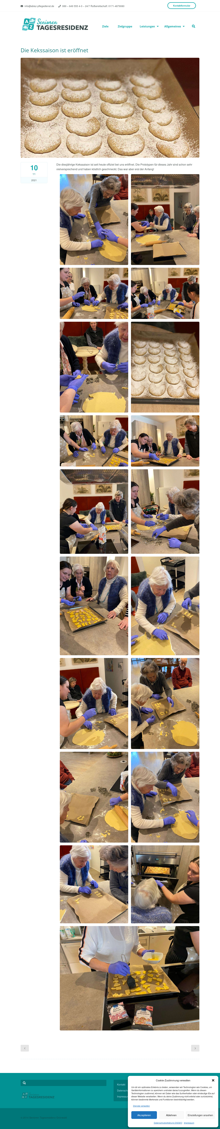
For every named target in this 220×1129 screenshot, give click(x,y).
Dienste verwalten (141, 1105)
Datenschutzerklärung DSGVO (168, 1122)
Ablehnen (171, 1115)
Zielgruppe (125, 26)
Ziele (105, 26)
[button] (213, 1080)
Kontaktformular (181, 5)
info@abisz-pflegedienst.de (39, 6)
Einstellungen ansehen (200, 1115)
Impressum (189, 1122)
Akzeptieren (144, 1115)
